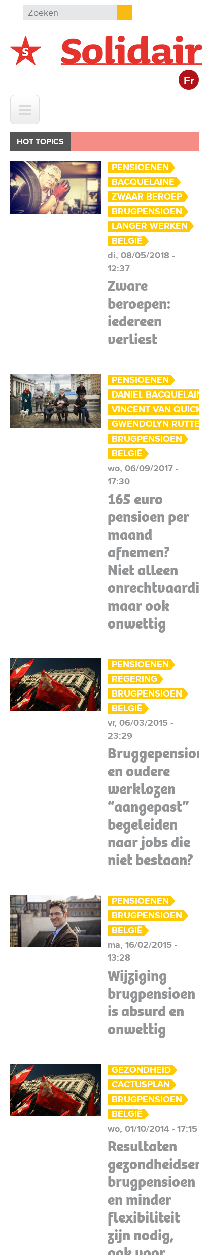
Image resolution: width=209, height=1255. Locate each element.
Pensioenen (140, 167)
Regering (134, 679)
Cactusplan (141, 1084)
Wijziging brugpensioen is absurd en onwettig (151, 1002)
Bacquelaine (143, 182)
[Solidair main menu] (25, 109)
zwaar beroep (147, 196)
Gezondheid (141, 1070)
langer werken (150, 226)
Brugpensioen (147, 211)
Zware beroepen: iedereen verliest (139, 312)
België (127, 241)
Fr (189, 81)
